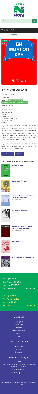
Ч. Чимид (11, 94)
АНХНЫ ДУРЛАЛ (17, 241)
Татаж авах (8, 154)
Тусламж (19, 327)
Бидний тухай (19, 324)
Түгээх (20, 154)
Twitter (19, 349)
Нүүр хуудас (19, 322)
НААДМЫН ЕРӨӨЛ (18, 165)
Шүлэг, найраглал (22, 102)
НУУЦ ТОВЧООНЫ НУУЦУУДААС (23, 257)
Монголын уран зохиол (15, 100)
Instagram (19, 352)
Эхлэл (3, 35)
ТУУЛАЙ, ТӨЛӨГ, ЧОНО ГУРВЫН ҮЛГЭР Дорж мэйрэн (23, 197)
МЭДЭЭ (19, 336)
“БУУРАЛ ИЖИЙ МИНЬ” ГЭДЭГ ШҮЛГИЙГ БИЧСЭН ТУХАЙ (22, 227)
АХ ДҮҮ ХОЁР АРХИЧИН (20, 210)
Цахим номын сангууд (19, 330)
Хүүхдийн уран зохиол (8, 102)
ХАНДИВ (19, 333)
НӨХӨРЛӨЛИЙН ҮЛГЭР (20, 181)
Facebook (19, 346)
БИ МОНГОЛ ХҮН (13, 35)
